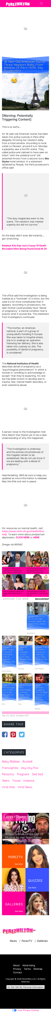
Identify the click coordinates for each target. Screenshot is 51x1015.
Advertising (28, 965)
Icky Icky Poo (29, 768)
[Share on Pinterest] (13, 734)
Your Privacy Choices (28, 1010)
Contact (17, 972)
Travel (16, 780)
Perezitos (8, 774)
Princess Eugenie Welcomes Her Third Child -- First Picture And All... (37, 593)
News (13, 940)
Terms (27, 969)
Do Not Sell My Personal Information (25, 987)
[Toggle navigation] (41, 3)
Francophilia (10, 768)
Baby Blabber (11, 761)
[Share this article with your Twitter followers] (22, 734)
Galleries (42, 940)
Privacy (17, 969)
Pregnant (23, 774)
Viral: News (25, 787)
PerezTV (27, 940)
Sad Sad (37, 774)
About (16, 965)
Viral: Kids (8, 787)
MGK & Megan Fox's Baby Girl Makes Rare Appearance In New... (13, 593)
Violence (28, 780)
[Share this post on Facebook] (5, 734)
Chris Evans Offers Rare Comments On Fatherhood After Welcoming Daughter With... (12, 571)
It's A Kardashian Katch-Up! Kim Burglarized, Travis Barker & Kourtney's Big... (36, 570)
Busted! (27, 761)
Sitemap (37, 969)
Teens (6, 780)
